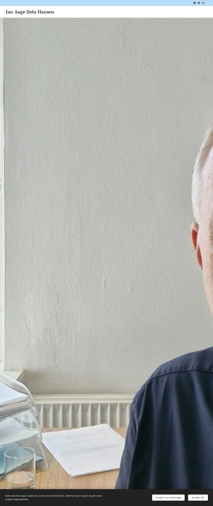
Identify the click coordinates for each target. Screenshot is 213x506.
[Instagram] (203, 2)
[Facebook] (199, 2)
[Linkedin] (194, 2)
